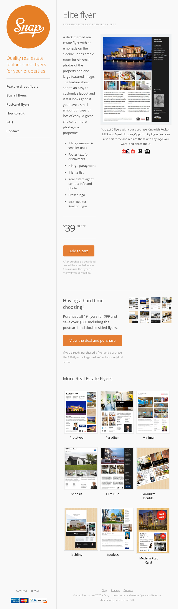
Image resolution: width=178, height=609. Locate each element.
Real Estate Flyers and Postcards (84, 24)
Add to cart (78, 250)
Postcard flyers (18, 104)
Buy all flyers (17, 95)
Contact (13, 131)
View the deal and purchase (92, 340)
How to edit (16, 113)
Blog (104, 590)
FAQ (10, 122)
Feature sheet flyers (22, 86)
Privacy (34, 590)
